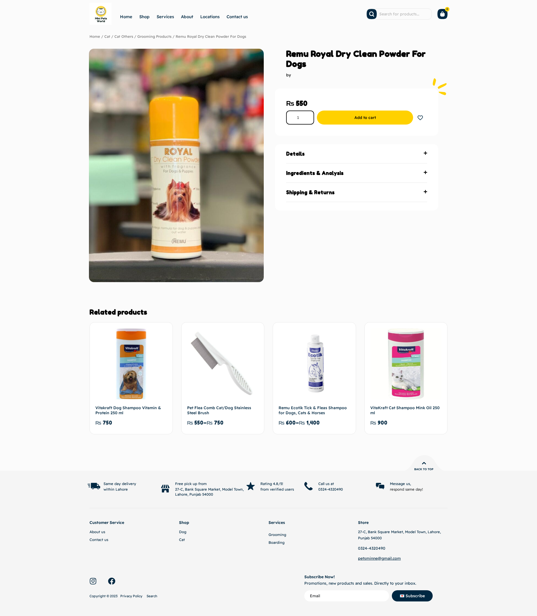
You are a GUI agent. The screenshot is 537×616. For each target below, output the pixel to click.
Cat (107, 36)
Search (152, 596)
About (187, 16)
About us (97, 532)
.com (396, 558)
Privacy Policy (131, 596)
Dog (182, 532)
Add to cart (365, 117)
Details (295, 154)
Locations (210, 16)
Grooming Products (154, 36)
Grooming (277, 534)
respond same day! (406, 489)
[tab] (356, 153)
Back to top (424, 469)
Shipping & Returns (310, 192)
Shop (144, 16)
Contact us (237, 16)
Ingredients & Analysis (314, 173)
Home (126, 16)
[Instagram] (93, 581)
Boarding (276, 542)
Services (165, 16)
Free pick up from (191, 483)
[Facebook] (111, 581)
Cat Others (123, 36)
